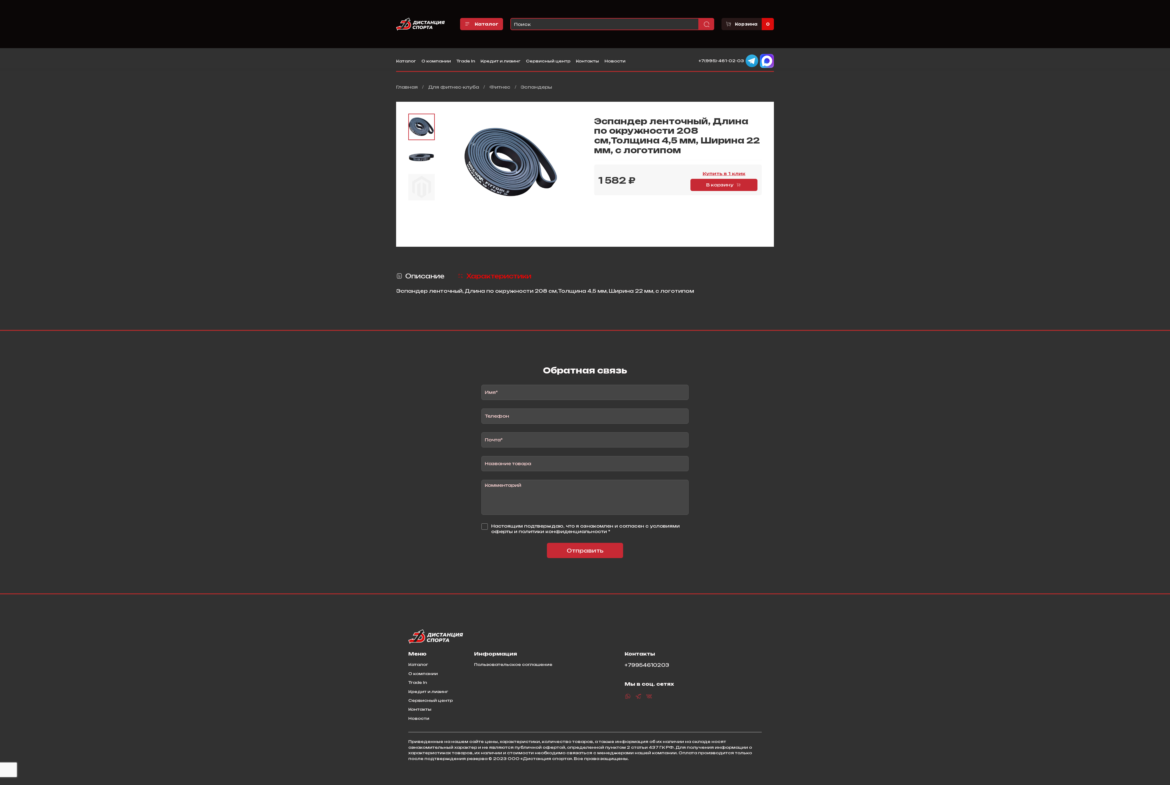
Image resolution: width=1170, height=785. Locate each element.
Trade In (465, 60)
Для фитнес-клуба (453, 87)
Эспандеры (536, 87)
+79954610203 (647, 665)
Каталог (486, 24)
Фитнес (499, 87)
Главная (407, 87)
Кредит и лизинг (500, 60)
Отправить (585, 550)
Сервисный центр (548, 60)
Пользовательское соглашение (513, 664)
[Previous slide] (448, 162)
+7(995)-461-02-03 (721, 60)
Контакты (587, 60)
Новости (615, 60)
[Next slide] (574, 162)
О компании (436, 60)
